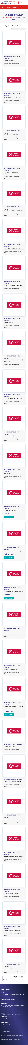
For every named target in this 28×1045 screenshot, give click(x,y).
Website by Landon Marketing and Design (10, 1039)
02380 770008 (4, 1009)
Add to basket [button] (9, 517)
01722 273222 (4, 1018)
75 (6, 979)
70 (14, 977)
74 (3, 979)
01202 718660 (4, 998)
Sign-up (5, 17)
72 (19, 977)
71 (16, 977)
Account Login (6, 1031)
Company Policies (7, 1029)
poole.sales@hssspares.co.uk (8, 999)
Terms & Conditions (7, 1024)
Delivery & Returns (7, 1027)
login (11, 17)
